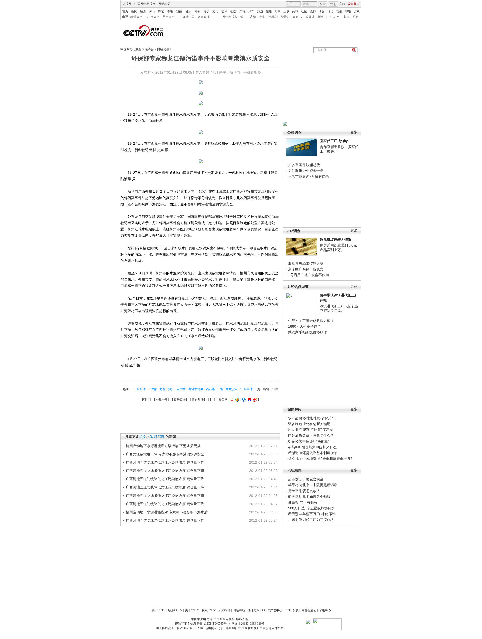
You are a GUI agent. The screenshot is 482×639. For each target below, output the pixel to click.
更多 (353, 132)
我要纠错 (161, 399)
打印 (146, 399)
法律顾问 (254, 610)
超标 (163, 389)
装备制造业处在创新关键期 (309, 424)
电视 (125, 17)
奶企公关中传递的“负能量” (308, 441)
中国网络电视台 (144, 4)
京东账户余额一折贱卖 (305, 269)
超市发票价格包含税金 (305, 479)
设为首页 (354, 4)
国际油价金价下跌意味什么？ (311, 435)
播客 (321, 17)
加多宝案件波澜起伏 (304, 165)
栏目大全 (153, 17)
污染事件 (246, 389)
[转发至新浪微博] (254, 399)
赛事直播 (204, 17)
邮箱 (348, 11)
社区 (304, 11)
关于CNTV (192, 610)
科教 (197, 11)
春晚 (170, 11)
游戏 (357, 11)
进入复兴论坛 (205, 72)
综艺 (161, 11)
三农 (286, 11)
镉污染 (210, 389)
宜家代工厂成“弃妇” (335, 141)
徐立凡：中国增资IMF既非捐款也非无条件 (321, 459)
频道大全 (136, 17)
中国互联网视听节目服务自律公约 (261, 628)
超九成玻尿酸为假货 (335, 239)
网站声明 (239, 610)
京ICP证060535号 (215, 623)
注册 (333, 4)
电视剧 (273, 17)
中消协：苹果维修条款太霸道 (311, 321)
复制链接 (179, 399)
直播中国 (188, 17)
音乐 (188, 11)
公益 (233, 11)
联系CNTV (209, 610)
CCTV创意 (292, 610)
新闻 (134, 11)
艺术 (224, 11)
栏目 (356, 17)
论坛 (330, 11)
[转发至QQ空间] (236, 399)
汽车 (251, 11)
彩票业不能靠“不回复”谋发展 (310, 430)
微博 (313, 11)
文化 (215, 11)
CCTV (334, 17)
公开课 (310, 17)
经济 (143, 11)
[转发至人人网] (243, 399)
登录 (323, 4)
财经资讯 (163, 49)
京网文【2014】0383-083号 (246, 623)
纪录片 (285, 17)
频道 (347, 17)
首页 (125, 11)
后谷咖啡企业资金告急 (305, 171)
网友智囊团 (308, 610)
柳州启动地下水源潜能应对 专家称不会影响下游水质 (167, 512)
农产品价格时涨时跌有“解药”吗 (312, 418)
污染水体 (140, 389)
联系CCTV (175, 610)
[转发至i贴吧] (248, 399)
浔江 (171, 389)
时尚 (278, 11)
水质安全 (232, 389)
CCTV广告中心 (272, 610)
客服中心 (325, 610)
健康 (269, 11)
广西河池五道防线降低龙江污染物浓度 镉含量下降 (165, 462)
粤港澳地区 (195, 389)
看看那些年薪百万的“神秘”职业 (312, 514)
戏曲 (179, 11)
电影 (262, 17)
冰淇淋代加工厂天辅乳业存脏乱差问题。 (339, 308)
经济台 (149, 49)
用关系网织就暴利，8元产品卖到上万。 (338, 247)
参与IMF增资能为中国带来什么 (312, 447)
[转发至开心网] (230, 399)
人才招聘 (224, 610)
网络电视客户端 (233, 17)
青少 (206, 11)
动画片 (297, 17)
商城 (295, 11)
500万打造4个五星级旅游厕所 (311, 508)
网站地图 (164, 4)
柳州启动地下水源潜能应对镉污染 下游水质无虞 (163, 446)
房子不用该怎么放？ (304, 491)
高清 (253, 17)
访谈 (339, 11)
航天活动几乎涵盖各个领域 (309, 497)
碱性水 (181, 389)
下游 (220, 389)
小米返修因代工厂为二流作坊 (311, 520)
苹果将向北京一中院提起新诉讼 (312, 485)
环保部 (152, 389)
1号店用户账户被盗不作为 (308, 275)
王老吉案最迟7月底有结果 (308, 176)
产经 (242, 11)
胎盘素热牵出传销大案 (305, 263)
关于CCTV (159, 610)
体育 (152, 11)
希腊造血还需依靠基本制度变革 (312, 453)
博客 (322, 11)
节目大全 (169, 17)
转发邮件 (198, 399)
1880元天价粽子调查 (304, 326)
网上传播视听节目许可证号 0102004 (179, 628)
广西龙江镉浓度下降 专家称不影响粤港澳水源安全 (165, 454)
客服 (342, 4)
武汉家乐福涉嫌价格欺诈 (307, 332)
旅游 (260, 11)
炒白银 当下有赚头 (302, 502)
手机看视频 (252, 72)
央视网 (126, 4)
